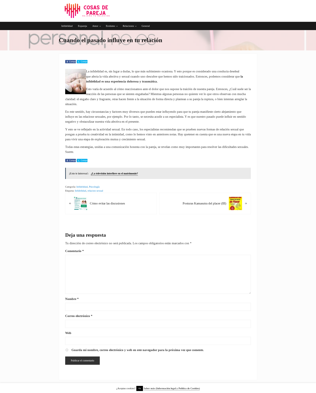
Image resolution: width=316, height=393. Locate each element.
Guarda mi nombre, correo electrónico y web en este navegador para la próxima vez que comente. (137, 350)
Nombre (72, 299)
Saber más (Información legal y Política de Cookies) (172, 388)
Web (68, 333)
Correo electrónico (78, 316)
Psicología (94, 186)
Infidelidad (82, 186)
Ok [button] (139, 388)
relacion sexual (95, 190)
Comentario (74, 251)
